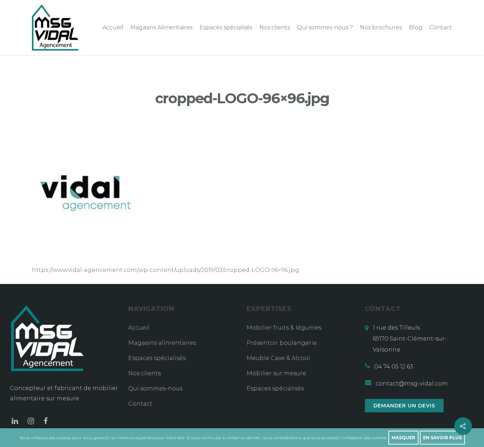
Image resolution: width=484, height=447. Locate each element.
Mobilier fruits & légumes (284, 327)
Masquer (403, 437)
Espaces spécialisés (225, 27)
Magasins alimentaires (162, 342)
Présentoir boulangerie (282, 342)
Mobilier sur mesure (276, 373)
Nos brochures (381, 27)
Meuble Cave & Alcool (278, 358)
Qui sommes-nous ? (325, 27)
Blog (415, 27)
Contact (440, 27)
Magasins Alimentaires (161, 27)
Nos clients (274, 27)
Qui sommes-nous (155, 388)
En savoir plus (442, 437)
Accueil (112, 27)
